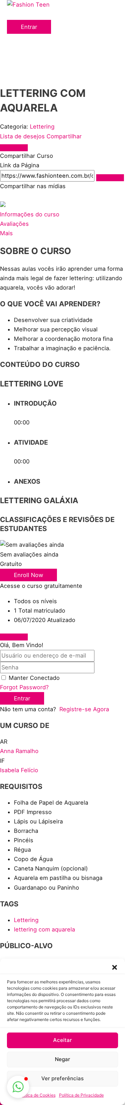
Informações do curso (29, 214)
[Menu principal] (21, 16)
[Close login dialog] (14, 637)
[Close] (14, 147)
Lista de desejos (23, 136)
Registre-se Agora (84, 709)
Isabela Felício (19, 770)
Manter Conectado (34, 677)
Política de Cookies (37, 1095)
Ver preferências (62, 1078)
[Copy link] (110, 177)
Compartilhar (64, 136)
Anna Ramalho (19, 750)
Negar (62, 1059)
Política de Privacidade (81, 1095)
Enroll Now (28, 574)
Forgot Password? (24, 687)
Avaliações (14, 223)
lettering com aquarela (44, 929)
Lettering (42, 126)
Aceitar (62, 1040)
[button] (114, 967)
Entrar (22, 698)
